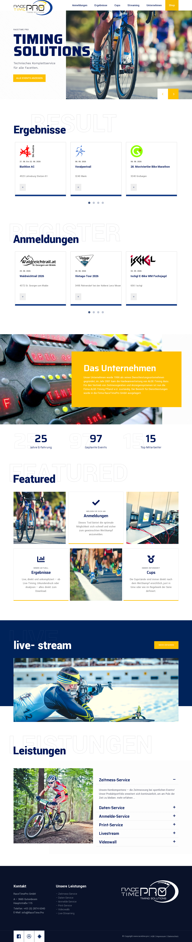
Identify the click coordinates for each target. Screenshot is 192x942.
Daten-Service (111, 808)
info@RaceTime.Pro (32, 912)
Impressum (161, 936)
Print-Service (111, 825)
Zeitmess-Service (114, 780)
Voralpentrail (83, 167)
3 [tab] (98, 202)
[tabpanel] (40, 169)
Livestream (109, 833)
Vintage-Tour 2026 (86, 276)
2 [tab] (93, 202)
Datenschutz (173, 936)
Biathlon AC (27, 167)
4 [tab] (102, 202)
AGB (152, 936)
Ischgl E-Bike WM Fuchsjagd (149, 276)
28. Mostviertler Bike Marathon (150, 167)
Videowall (108, 842)
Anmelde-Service (114, 816)
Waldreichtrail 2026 (32, 276)
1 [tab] (89, 202)
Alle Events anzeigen (29, 78)
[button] (137, 780)
